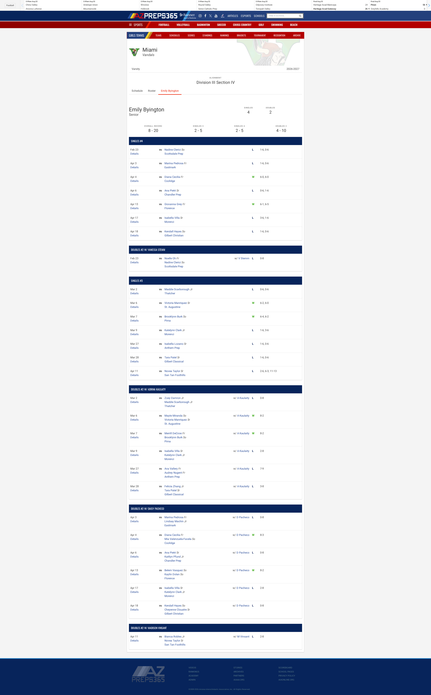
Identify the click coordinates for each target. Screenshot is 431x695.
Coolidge (169, 181)
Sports (138, 25)
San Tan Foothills (174, 375)
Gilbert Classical (174, 361)
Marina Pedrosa (174, 163)
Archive (297, 35)
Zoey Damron (172, 398)
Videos (192, 667)
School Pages (286, 671)
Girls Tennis (136, 35)
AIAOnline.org (286, 680)
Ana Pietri (170, 190)
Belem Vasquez (174, 570)
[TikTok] (223, 16)
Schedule (137, 90)
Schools (259, 16)
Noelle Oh (170, 258)
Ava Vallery (171, 468)
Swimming (277, 25)
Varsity (136, 68)
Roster (152, 90)
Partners (239, 675)
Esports (246, 16)
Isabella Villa (172, 217)
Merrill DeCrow (173, 433)
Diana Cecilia (172, 177)
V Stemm (243, 258)
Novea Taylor (172, 371)
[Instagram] (200, 15)
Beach (293, 25)
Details (134, 153)
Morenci (169, 221)
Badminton (203, 25)
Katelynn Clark (173, 330)
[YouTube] (216, 15)
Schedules (174, 35)
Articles (233, 16)
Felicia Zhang (172, 486)
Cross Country (242, 25)
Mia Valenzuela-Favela (178, 539)
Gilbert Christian (174, 235)
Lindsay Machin (174, 521)
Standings (207, 35)
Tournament (260, 35)
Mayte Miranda (173, 415)
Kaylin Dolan (172, 574)
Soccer (221, 25)
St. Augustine (172, 307)
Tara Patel (170, 357)
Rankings (224, 35)
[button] (429, 5)
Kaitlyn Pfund (172, 556)
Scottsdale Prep (173, 153)
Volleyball (183, 25)
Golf (261, 25)
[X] (210, 16)
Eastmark (170, 167)
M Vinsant (243, 636)
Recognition (279, 35)
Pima (167, 320)
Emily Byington (170, 90)
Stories (238, 667)
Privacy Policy (286, 675)
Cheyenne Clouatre (175, 609)
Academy (193, 675)
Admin (192, 680)
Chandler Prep (172, 194)
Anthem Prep (172, 347)
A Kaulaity (243, 398)
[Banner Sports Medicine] (188, 15)
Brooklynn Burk (173, 316)
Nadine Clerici (172, 149)
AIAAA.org (239, 680)
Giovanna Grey (173, 204)
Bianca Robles (173, 636)
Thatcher (169, 293)
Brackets (241, 35)
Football (10, 5)
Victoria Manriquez (176, 303)
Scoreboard (285, 667)
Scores (191, 35)
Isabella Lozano (174, 343)
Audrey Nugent (173, 472)
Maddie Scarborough (177, 289)
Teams (158, 35)
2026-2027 (293, 68)
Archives (239, 671)
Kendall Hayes (173, 231)
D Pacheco (243, 517)
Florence (169, 208)
